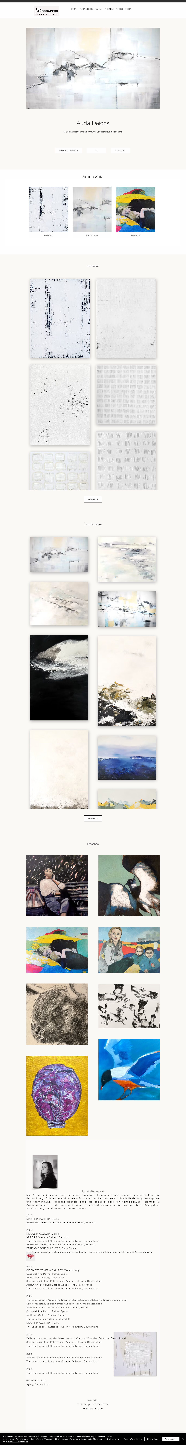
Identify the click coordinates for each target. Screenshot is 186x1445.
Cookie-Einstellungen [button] (133, 1439)
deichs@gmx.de (93, 1408)
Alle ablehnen (152, 1439)
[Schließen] (182, 1439)
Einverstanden (171, 1439)
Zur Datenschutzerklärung (17, 1441)
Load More (93, 499)
